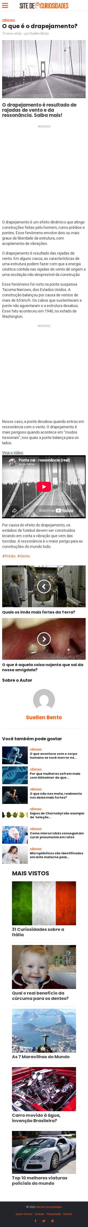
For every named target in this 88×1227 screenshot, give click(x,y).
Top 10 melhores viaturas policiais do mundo (39, 1180)
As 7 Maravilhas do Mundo (41, 1057)
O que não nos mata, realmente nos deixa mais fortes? (56, 795)
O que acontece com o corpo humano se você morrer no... (53, 756)
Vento (25, 556)
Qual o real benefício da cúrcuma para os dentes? (40, 995)
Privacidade (54, 1214)
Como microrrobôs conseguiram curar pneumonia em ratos (57, 835)
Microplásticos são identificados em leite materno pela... (56, 855)
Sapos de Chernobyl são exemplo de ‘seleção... (57, 815)
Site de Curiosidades (49, 1207)
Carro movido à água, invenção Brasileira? (36, 1118)
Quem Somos (24, 1214)
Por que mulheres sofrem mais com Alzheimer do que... (55, 776)
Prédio (10, 556)
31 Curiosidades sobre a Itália (38, 932)
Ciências (8, 20)
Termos (67, 1214)
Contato (39, 1214)
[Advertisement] (44, 173)
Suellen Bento (39, 33)
